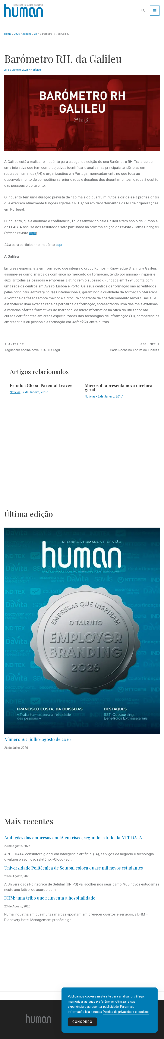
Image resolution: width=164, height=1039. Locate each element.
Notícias (36, 69)
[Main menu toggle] (155, 11)
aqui (32, 233)
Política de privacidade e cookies (126, 1012)
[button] (143, 10)
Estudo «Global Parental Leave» (41, 385)
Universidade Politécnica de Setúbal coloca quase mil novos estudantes (73, 868)
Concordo (82, 1022)
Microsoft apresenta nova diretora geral (118, 387)
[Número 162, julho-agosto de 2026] (82, 631)
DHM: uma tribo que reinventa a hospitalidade (49, 898)
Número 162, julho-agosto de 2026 (37, 739)
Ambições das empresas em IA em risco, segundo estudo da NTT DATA (73, 837)
